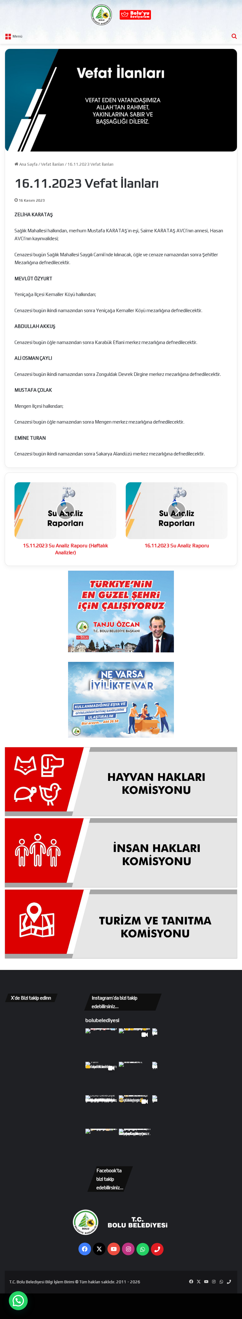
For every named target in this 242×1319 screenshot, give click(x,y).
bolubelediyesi (102, 1020)
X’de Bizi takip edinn (31, 998)
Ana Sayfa (27, 164)
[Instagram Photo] (101, 1044)
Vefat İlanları (52, 164)
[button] (18, 1300)
